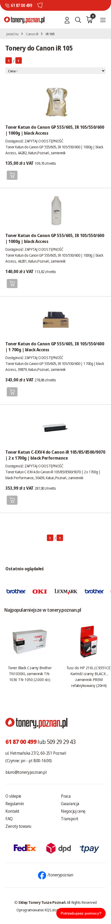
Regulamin (14, 804)
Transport (69, 819)
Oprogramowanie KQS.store (38, 909)
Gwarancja (70, 804)
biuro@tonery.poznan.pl (25, 772)
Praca (66, 796)
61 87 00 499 (21, 5)
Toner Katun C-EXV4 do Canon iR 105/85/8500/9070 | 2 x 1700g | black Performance (55, 455)
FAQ (9, 819)
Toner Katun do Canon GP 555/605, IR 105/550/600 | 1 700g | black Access (54, 347)
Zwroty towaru (18, 826)
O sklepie (13, 796)
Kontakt (12, 811)
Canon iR (32, 33)
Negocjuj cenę (73, 811)
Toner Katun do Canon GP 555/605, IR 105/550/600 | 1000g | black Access (54, 130)
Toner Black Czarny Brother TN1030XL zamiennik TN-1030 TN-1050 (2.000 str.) (29, 673)
